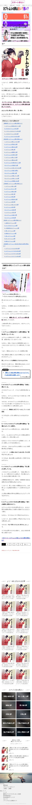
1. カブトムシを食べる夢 (10, 186)
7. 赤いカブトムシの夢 (9, 236)
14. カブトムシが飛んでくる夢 (11, 176)
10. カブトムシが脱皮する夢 (11, 165)
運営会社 (5, 785)
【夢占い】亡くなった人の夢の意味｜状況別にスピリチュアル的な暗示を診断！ (19, 765)
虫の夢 (18, 5)
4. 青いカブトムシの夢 (9, 231)
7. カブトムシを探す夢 (9, 202)
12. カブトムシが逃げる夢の (11, 170)
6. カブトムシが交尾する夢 (10, 155)
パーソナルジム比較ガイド (10, 800)
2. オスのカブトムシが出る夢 (11, 128)
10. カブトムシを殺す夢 (10, 210)
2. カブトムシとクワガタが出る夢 (12, 251)
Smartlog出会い (7, 795)
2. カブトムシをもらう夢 (10, 189)
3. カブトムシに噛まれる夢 (10, 147)
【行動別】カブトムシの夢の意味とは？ (13, 183)
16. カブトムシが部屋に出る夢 (11, 181)
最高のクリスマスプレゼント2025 (12, 794)
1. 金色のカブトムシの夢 (10, 223)
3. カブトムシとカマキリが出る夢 (12, 253)
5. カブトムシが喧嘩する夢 (10, 152)
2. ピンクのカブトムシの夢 (10, 225)
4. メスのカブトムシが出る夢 (11, 134)
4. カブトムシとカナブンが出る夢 (12, 256)
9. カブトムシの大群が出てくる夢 (12, 162)
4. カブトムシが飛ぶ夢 (9, 149)
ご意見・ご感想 (7, 788)
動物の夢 (12, 5)
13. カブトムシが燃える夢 (10, 173)
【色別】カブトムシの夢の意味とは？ (12, 220)
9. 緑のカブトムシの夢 (9, 241)
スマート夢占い (4, 5)
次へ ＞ (26, 544)
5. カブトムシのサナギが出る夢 (12, 136)
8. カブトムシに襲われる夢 (10, 160)
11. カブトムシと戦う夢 (10, 212)
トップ (5, 792)
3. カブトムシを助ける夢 (10, 191)
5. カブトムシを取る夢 (9, 196)
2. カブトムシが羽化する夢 (10, 144)
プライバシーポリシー (9, 787)
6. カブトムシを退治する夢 (10, 199)
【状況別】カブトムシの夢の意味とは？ (13, 139)
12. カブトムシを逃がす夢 (10, 215)
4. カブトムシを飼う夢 (9, 194)
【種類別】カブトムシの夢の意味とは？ (13, 123)
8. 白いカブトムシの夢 (9, 238)
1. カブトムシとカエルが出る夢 (12, 248)
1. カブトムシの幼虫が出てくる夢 (12, 126)
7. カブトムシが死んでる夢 (10, 157)
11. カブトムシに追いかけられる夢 (12, 168)
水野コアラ (4, 30)
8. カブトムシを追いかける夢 (11, 204)
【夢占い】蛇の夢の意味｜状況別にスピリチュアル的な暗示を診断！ (19, 756)
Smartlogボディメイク (9, 797)
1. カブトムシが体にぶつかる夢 (12, 141)
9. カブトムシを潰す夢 (9, 207)
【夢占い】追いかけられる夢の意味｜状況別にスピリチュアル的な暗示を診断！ (19, 749)
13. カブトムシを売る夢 (10, 217)
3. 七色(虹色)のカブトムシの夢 (11, 228)
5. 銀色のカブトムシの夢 (10, 233)
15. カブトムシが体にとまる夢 (11, 178)
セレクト (5, 799)
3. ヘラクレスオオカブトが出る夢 (12, 131)
